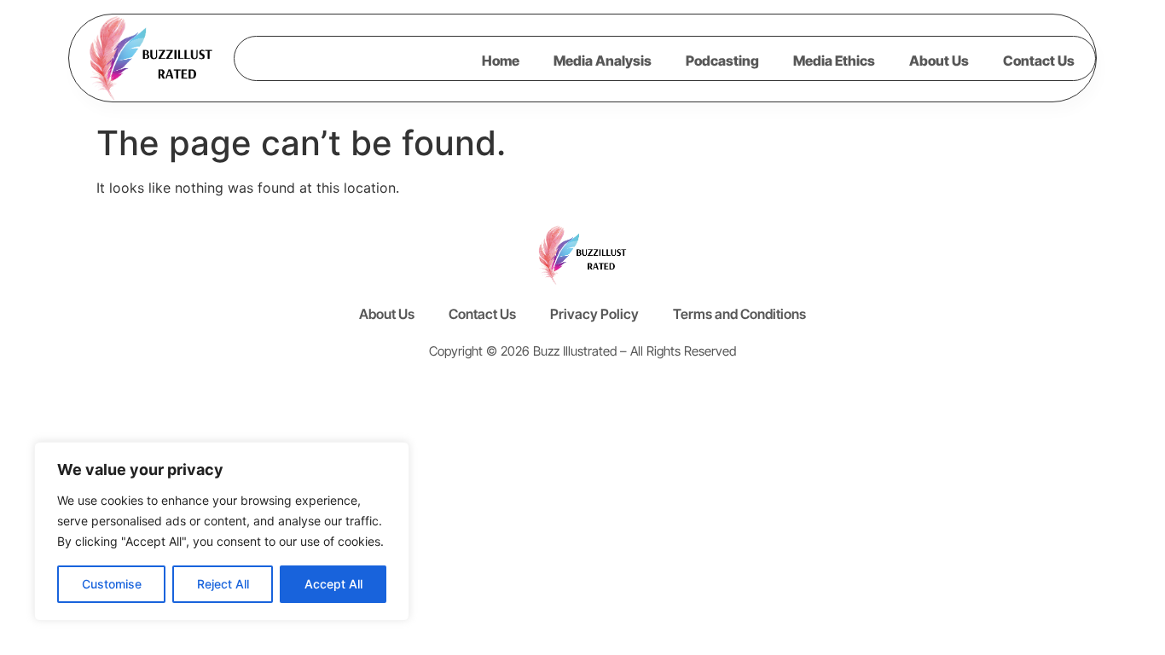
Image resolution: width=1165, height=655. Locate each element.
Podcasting (722, 60)
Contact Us (1039, 60)
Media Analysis (603, 60)
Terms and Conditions (739, 313)
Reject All (223, 584)
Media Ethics (834, 60)
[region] (221, 531)
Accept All (333, 584)
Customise (112, 584)
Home (500, 60)
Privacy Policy (594, 313)
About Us (939, 60)
